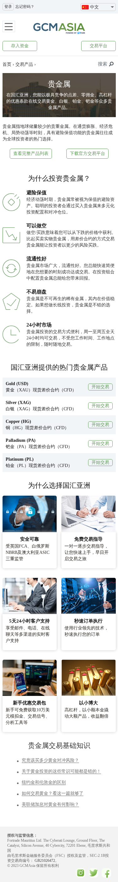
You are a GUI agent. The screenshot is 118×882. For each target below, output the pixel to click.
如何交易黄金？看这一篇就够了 (52, 793)
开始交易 (100, 386)
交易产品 (24, 64)
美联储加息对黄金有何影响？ (50, 804)
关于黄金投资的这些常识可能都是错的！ (61, 771)
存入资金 (20, 45)
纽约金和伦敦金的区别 (44, 782)
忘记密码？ (24, 6)
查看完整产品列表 (30, 153)
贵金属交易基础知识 (59, 745)
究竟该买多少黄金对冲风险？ (50, 760)
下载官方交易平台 (87, 153)
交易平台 (98, 45)
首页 (7, 64)
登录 (8, 6)
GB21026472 (44, 860)
